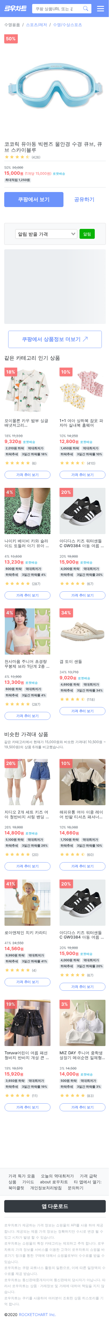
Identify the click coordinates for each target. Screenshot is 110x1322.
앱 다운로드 (55, 1206)
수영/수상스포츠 (67, 24)
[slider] (17, 157)
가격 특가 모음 (21, 1175)
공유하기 (84, 199)
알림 (87, 233)
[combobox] (46, 234)
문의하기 (75, 1187)
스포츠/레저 (36, 24)
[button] (100, 8)
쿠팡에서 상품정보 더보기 (52, 339)
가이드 (28, 1181)
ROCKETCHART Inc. (37, 1314)
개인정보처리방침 (46, 1187)
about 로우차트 (54, 1181)
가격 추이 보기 (27, 475)
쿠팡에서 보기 (34, 199)
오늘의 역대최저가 (57, 1175)
